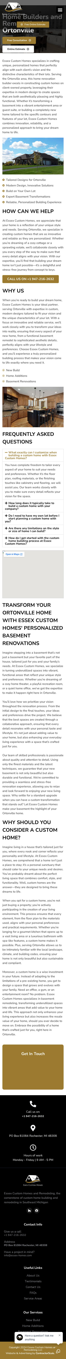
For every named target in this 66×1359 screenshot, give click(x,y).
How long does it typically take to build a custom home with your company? (29, 506)
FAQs (33, 1293)
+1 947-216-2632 (15, 1235)
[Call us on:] (33, 1104)
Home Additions (33, 1326)
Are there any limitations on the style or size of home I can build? (33, 529)
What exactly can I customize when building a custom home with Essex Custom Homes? (31, 455)
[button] (60, 10)
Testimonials (33, 1281)
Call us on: (33, 1112)
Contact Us (33, 1287)
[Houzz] (29, 1210)
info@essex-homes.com (18, 1255)
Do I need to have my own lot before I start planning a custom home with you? (32, 518)
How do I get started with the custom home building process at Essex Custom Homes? (32, 541)
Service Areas (33, 1298)
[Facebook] (37, 1210)
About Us (33, 1275)
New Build (33, 1320)
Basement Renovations (33, 1332)
